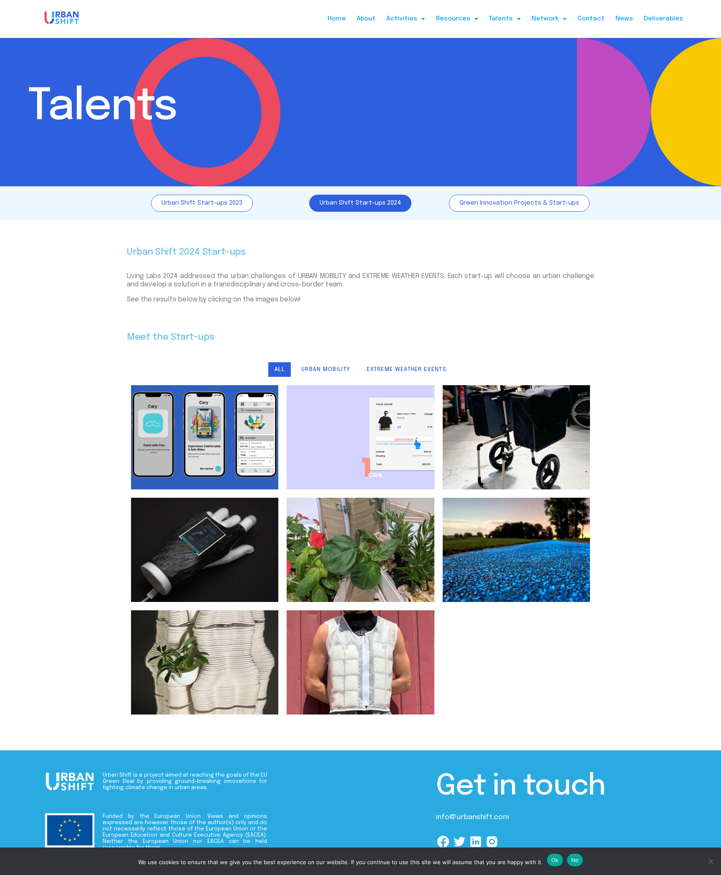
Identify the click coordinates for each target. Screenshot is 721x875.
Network (545, 18)
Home (337, 18)
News (624, 18)
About (366, 18)
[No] (710, 861)
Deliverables (663, 18)
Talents (501, 18)
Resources (453, 18)
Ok (555, 860)
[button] (406, 19)
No (575, 860)
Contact (591, 18)
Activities (401, 18)
